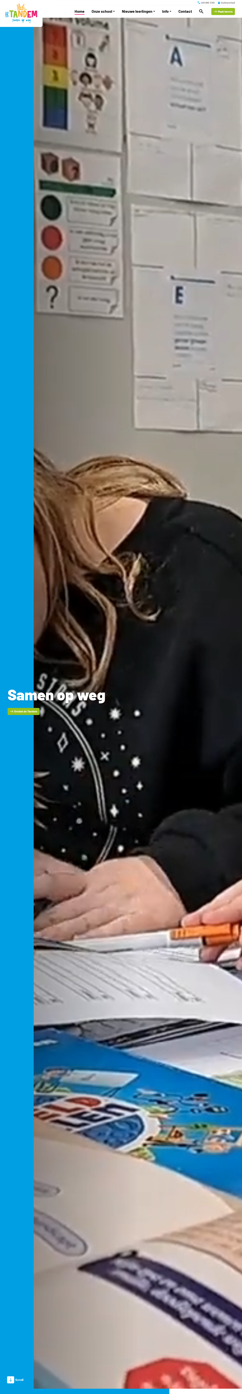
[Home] (21, 13)
